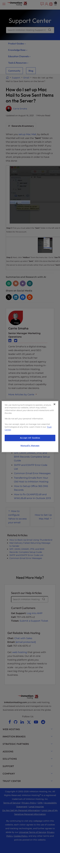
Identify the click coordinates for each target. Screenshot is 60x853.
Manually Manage (30, 445)
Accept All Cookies (30, 438)
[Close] (54, 404)
